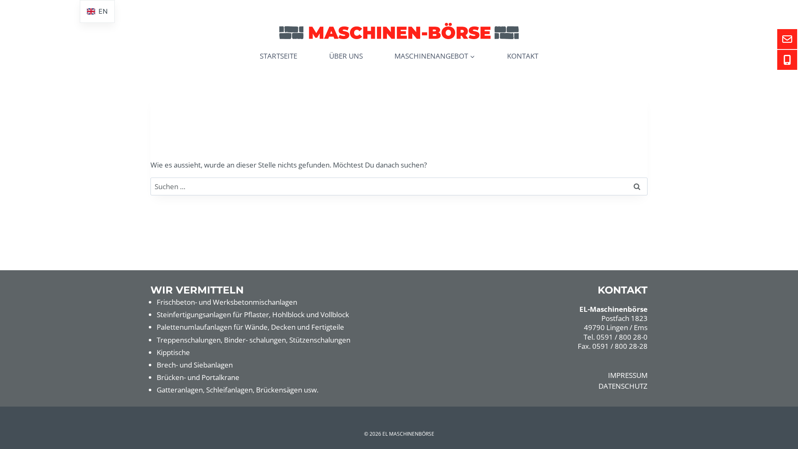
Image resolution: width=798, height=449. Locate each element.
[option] (97, 11)
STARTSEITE (278, 56)
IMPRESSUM (628, 375)
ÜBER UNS (346, 56)
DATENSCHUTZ (623, 386)
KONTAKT (522, 56)
